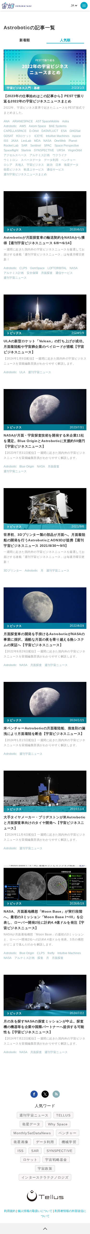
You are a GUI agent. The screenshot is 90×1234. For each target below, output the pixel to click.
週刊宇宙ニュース (15, 277)
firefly (51, 953)
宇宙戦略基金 (56, 1160)
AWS (22, 126)
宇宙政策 (45, 1168)
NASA (47, 140)
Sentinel (35, 145)
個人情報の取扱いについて (35, 1211)
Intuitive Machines (57, 136)
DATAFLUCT (50, 131)
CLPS (23, 268)
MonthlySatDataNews (32, 1133)
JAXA (14, 140)
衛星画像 (21, 1142)
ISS (6, 140)
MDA (37, 140)
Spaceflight (11, 150)
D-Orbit (34, 131)
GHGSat (75, 131)
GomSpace (37, 268)
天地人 (19, 164)
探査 (40, 958)
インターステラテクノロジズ (44, 1177)
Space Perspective (66, 145)
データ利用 (51, 160)
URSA (61, 150)
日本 (58, 164)
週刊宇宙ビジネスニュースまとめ (25, 174)
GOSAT (8, 136)
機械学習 (69, 1142)
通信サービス (55, 169)
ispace (76, 136)
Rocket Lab (11, 145)
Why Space (58, 1124)
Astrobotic (10, 126)
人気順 (65, 40)
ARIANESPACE (22, 121)
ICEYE (38, 136)
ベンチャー (68, 160)
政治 (50, 164)
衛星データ (71, 164)
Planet (73, 140)
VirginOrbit (75, 150)
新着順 (24, 40)
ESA (64, 131)
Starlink (26, 150)
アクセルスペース (15, 155)
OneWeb (60, 140)
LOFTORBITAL (57, 268)
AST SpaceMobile (47, 121)
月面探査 (47, 273)
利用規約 (10, 1211)
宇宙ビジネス (35, 164)
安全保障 (32, 273)
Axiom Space (37, 126)
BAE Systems (57, 126)
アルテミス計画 (40, 155)
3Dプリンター (13, 570)
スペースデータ (31, 160)
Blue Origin (26, 466)
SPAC (48, 145)
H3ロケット (23, 136)
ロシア (8, 164)
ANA (7, 121)
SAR (24, 145)
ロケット (30, 1160)
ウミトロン (11, 160)
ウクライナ (60, 155)
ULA (22, 372)
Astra (65, 121)
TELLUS (63, 1115)
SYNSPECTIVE (44, 150)
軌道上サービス (34, 169)
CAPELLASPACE (15, 131)
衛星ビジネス (12, 169)
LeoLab (26, 140)
